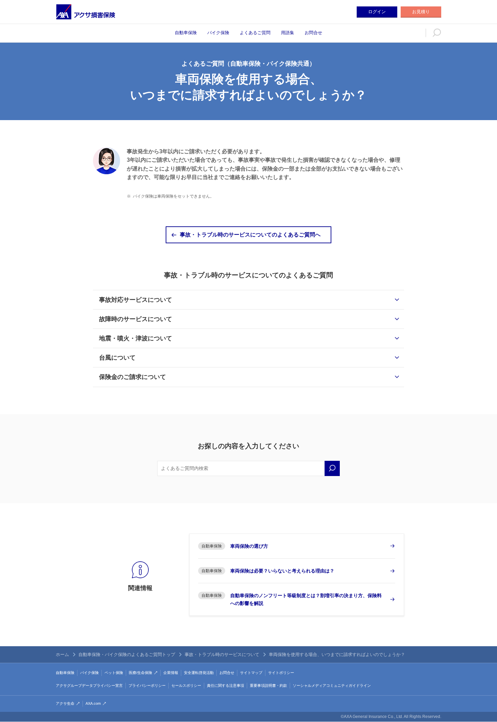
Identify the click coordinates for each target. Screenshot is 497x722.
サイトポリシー (281, 673)
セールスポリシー (186, 685)
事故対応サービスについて (135, 299)
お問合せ (313, 32)
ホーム (62, 654)
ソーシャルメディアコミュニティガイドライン (332, 685)
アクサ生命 (65, 703)
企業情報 (170, 673)
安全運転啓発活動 (199, 673)
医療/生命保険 (140, 673)
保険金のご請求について (132, 377)
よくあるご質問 (255, 32)
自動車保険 (186, 32)
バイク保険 (218, 32)
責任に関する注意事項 (225, 685)
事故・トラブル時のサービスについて (222, 654)
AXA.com (93, 703)
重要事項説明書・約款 (268, 685)
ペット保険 (113, 673)
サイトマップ (251, 673)
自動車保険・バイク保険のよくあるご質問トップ (126, 654)
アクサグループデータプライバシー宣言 (89, 685)
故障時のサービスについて (135, 319)
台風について (117, 357)
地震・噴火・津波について (135, 338)
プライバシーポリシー (147, 685)
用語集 (287, 32)
